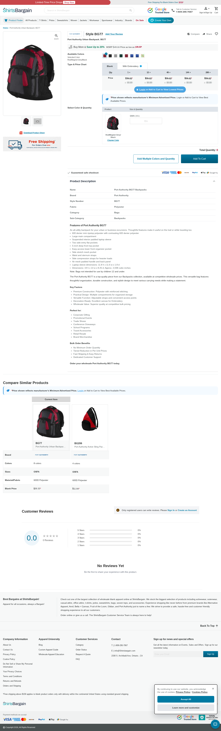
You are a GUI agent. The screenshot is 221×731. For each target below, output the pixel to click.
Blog (41, 645)
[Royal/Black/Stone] (132, 56)
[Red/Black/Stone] (126, 56)
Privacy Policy (9, 654)
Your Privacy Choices (12, 671)
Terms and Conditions (12, 676)
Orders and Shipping (12, 686)
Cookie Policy (9, 659)
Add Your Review (114, 34)
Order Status (81, 650)
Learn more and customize (186, 707)
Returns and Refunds (12, 681)
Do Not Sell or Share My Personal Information (17, 665)
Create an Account (187, 510)
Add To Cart (199, 158)
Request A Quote (83, 654)
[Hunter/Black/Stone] (121, 56)
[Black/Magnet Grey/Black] (110, 56)
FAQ (78, 659)
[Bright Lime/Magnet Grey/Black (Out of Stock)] (143, 56)
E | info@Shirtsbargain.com (123, 651)
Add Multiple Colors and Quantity (156, 158)
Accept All (186, 699)
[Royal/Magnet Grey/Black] (137, 56)
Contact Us (8, 650)
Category (80, 645)
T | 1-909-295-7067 (119, 645)
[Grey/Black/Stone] (116, 56)
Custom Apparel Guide (48, 650)
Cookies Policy (199, 692)
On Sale (140, 20)
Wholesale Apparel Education (51, 654)
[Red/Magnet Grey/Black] (105, 56)
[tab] (109, 66)
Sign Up (210, 654)
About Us (7, 645)
